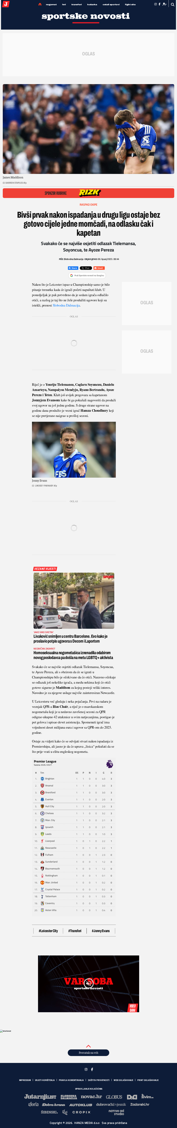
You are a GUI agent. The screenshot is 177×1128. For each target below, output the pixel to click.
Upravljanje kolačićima (89, 1089)
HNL (64, 4)
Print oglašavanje (148, 1080)
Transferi (76, 4)
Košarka (92, 4)
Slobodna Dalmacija (66, 305)
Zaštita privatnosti (99, 1080)
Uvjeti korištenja (45, 1080)
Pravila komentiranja (71, 1080)
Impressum (25, 1080)
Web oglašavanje (123, 1080)
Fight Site (130, 4)
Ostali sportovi (111, 4)
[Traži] (172, 4)
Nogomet (51, 4)
